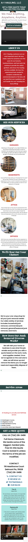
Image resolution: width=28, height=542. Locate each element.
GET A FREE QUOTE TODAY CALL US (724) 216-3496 (14, 8)
